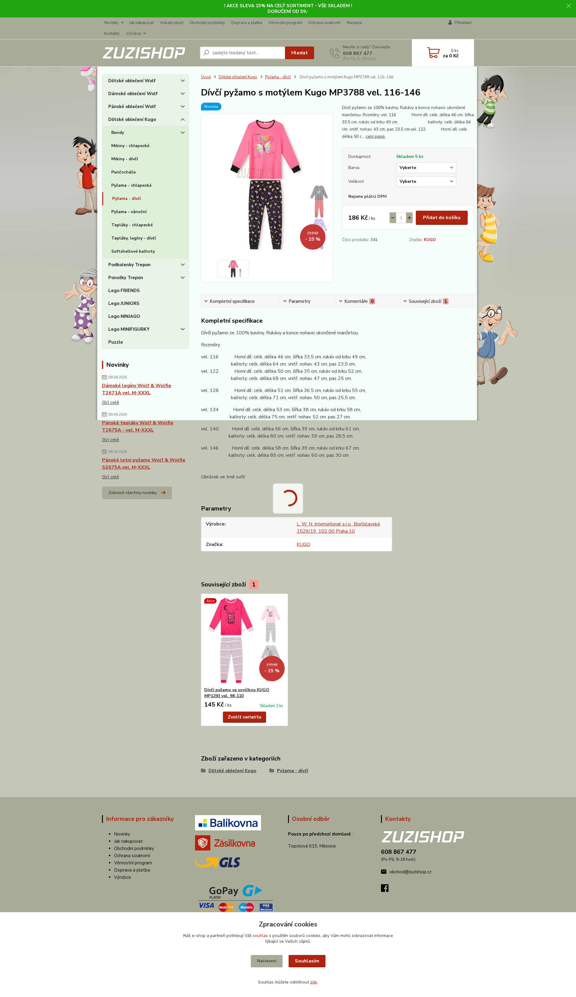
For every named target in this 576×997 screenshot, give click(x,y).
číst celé (110, 402)
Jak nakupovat (141, 23)
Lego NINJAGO (124, 316)
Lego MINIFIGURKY (129, 329)
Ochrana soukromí (324, 23)
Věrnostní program (285, 23)
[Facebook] (387, 890)
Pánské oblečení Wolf (132, 107)
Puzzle (115, 342)
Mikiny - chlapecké (130, 146)
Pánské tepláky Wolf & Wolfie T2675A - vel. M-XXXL (137, 426)
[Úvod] (148, 53)
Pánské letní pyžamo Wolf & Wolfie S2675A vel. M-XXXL (143, 464)
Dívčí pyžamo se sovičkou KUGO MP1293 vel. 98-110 (236, 693)
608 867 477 (357, 53)
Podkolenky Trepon (129, 265)
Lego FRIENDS (124, 291)
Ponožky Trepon (125, 278)
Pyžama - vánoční (129, 212)
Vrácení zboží (171, 23)
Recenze (354, 23)
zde (313, 982)
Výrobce (133, 33)
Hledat (299, 53)
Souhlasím (307, 961)
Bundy (117, 132)
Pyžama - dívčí (126, 198)
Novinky (111, 23)
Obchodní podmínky (207, 23)
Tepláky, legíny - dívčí (133, 238)
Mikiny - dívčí (124, 159)
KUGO (430, 239)
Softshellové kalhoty (133, 251)
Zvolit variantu (244, 717)
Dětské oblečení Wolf (132, 81)
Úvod (206, 77)
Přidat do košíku (441, 217)
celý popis (375, 136)
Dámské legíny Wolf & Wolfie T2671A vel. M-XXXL (136, 389)
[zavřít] (568, 6)
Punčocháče (123, 172)
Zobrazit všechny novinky (132, 492)
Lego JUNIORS (124, 303)
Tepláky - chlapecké (132, 225)
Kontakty (112, 33)
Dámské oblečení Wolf (133, 94)
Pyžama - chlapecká (131, 185)
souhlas (260, 935)
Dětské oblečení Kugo (132, 119)
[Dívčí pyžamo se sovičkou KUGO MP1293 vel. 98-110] (244, 640)
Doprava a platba (246, 23)
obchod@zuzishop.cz (410, 872)
